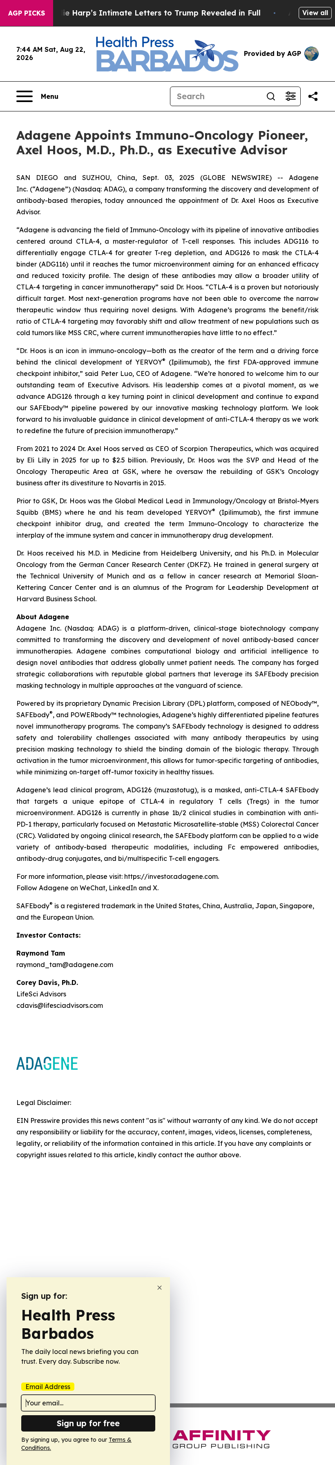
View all (315, 13)
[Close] (159, 1288)
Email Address (47, 1387)
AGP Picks (26, 13)
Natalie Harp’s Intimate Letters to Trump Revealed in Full (151, 13)
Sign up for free (88, 1423)
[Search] (271, 96)
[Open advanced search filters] (290, 96)
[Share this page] (313, 96)
